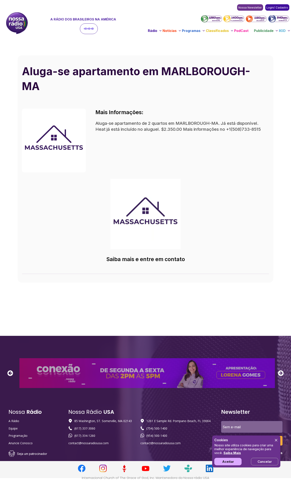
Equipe (13, 428)
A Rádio (14, 421)
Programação (18, 436)
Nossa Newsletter (250, 7)
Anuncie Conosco (21, 443)
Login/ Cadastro (277, 7)
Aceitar (228, 462)
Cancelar (265, 462)
